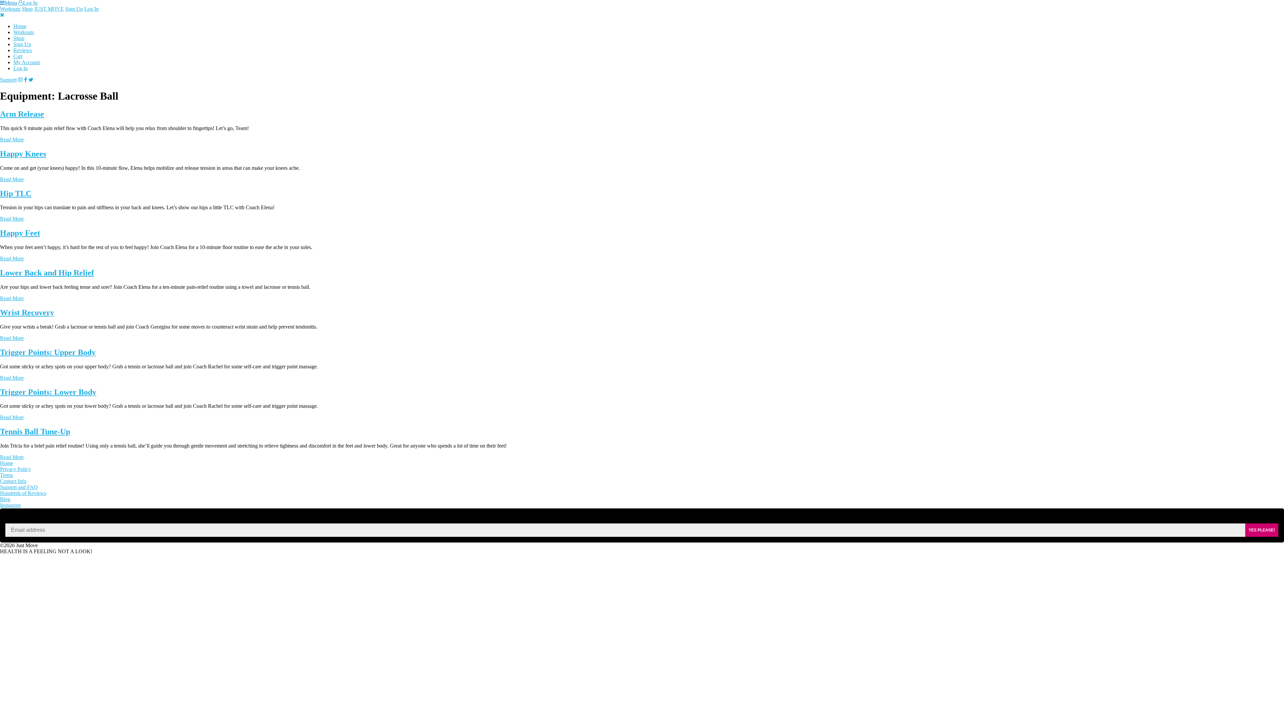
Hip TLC (15, 193)
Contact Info (13, 481)
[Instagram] (20, 80)
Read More (12, 139)
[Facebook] (25, 80)
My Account (26, 62)
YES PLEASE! (1262, 530)
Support (8, 80)
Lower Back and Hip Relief (47, 272)
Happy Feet (20, 233)
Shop (27, 9)
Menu (11, 3)
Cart (17, 56)
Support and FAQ (19, 487)
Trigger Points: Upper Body (48, 352)
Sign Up (74, 9)
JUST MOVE (49, 9)
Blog (5, 499)
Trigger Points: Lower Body (48, 392)
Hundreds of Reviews (23, 493)
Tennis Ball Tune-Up (35, 431)
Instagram (10, 505)
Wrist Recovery (27, 312)
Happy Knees (23, 153)
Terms (6, 475)
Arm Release (22, 114)
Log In (30, 3)
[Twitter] (30, 80)
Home (19, 26)
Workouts (10, 9)
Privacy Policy (15, 469)
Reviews (22, 50)
